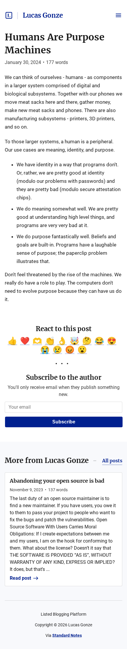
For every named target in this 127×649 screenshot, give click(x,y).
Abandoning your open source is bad (57, 480)
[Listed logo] (9, 15)
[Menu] (118, 15)
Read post (20, 578)
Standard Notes (67, 635)
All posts (112, 461)
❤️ (25, 340)
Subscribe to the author (63, 377)
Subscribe (63, 421)
